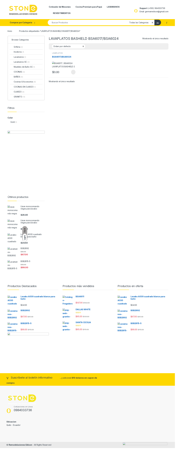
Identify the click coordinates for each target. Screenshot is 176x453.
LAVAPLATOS (57, 53)
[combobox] (88, 22)
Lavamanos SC (22, 62)
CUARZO (19, 92)
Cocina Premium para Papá (88, 7)
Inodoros (19, 52)
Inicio (10, 31)
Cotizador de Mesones (60, 7)
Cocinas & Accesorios (25, 81)
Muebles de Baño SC (24, 67)
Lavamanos (20, 57)
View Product (71, 72)
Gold (12, 122)
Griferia (18, 47)
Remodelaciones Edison (20, 445)
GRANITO (19, 96)
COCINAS (19, 72)
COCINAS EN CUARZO (25, 87)
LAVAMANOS (113, 7)
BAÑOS (18, 77)
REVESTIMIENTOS (62, 13)
